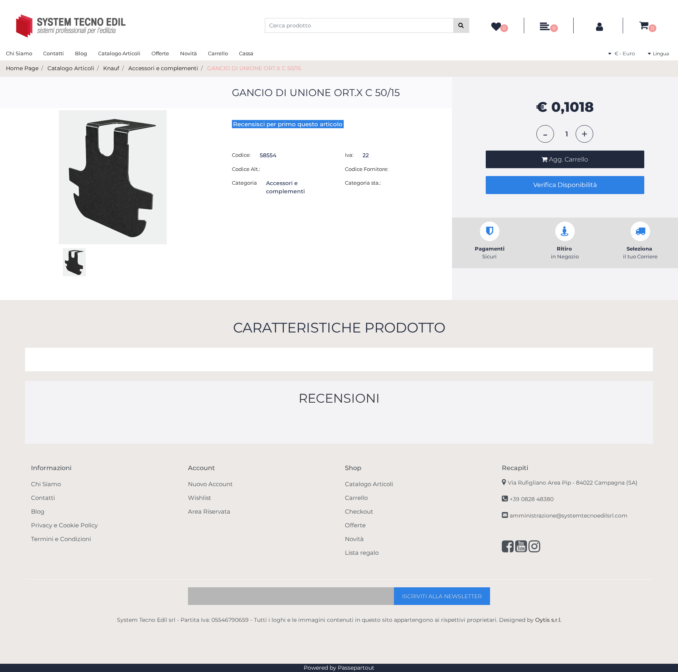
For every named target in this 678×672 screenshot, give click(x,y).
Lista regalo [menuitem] (362, 552)
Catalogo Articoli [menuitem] (119, 53)
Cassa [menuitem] (246, 53)
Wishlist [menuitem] (199, 497)
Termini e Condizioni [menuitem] (61, 539)
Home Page (22, 68)
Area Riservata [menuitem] (209, 511)
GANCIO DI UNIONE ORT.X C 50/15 (254, 68)
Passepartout (356, 667)
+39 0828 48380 (532, 499)
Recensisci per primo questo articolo (288, 124)
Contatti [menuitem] (53, 53)
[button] (461, 25)
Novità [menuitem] (188, 53)
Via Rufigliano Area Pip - (573, 482)
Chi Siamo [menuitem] (19, 53)
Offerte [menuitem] (160, 53)
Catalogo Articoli (70, 68)
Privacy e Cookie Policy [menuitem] (64, 525)
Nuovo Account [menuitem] (210, 484)
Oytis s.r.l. (548, 619)
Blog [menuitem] (81, 53)
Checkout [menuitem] (359, 511)
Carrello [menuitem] (218, 53)
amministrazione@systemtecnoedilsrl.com (568, 515)
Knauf (111, 68)
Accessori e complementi (163, 68)
